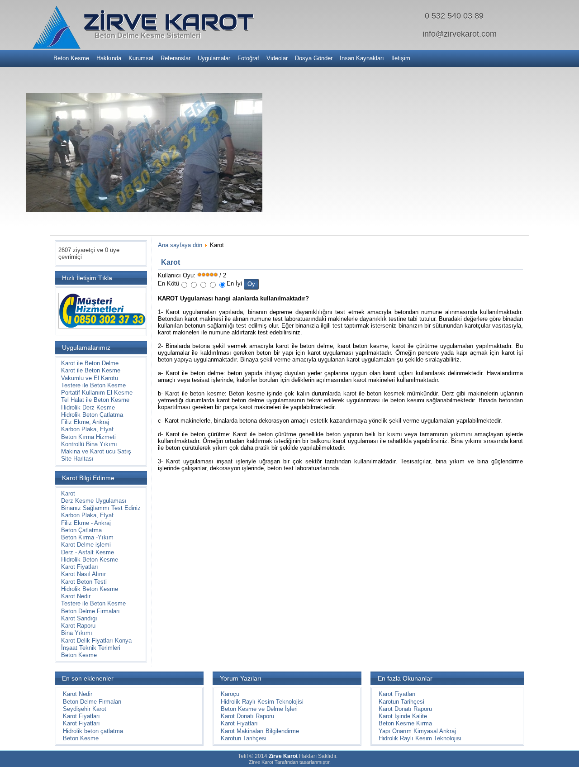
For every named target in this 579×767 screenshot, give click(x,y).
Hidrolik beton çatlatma (93, 731)
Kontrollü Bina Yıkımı (89, 444)
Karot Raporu (78, 625)
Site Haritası (77, 458)
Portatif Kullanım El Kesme (97, 392)
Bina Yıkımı (76, 632)
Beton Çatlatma (81, 530)
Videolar (277, 58)
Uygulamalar (214, 58)
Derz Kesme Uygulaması (94, 500)
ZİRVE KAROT (168, 22)
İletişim (400, 58)
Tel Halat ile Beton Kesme (95, 399)
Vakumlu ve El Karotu (89, 378)
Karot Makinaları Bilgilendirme (260, 731)
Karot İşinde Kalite (403, 716)
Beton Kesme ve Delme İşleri (259, 708)
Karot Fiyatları (79, 566)
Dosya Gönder (313, 58)
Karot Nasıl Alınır (83, 574)
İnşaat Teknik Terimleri (90, 647)
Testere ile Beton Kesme (93, 385)
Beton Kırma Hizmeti (88, 437)
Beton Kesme (71, 58)
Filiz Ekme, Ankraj (85, 422)
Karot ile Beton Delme (90, 363)
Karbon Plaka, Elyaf (87, 429)
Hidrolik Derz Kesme (88, 407)
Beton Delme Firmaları (90, 611)
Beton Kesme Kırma (405, 723)
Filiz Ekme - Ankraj (86, 522)
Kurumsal (140, 58)
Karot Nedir (75, 596)
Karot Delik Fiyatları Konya (96, 640)
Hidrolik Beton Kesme (89, 559)
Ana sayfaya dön (180, 245)
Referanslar (175, 58)
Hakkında (108, 58)
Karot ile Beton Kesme (90, 370)
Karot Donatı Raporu (247, 716)
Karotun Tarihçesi (243, 738)
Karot (68, 493)
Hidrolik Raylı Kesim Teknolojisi (262, 701)
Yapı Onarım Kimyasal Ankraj (417, 731)
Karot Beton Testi (84, 581)
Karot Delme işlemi (86, 544)
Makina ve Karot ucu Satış (96, 451)
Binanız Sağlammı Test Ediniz (101, 508)
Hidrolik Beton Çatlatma (92, 414)
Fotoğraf (248, 58)
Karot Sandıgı (79, 618)
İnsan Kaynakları (362, 58)
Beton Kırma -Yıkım (87, 537)
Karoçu (230, 694)
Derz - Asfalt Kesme (87, 552)
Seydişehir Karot (84, 708)
